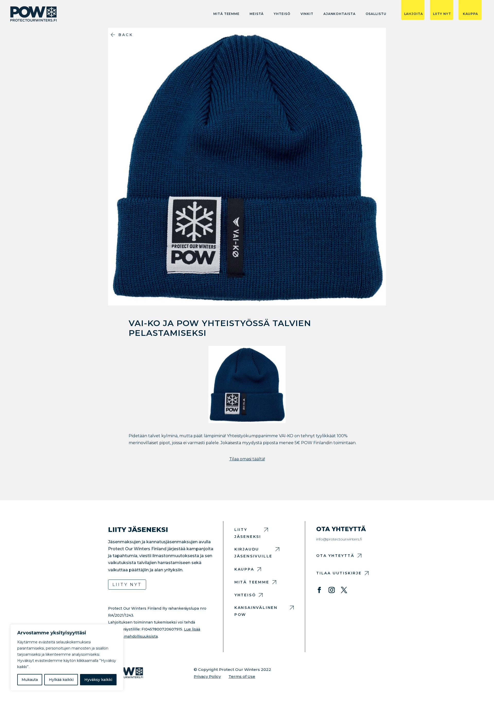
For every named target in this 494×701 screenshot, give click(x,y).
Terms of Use (241, 676)
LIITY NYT (442, 14)
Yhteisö (282, 14)
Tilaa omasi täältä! (247, 459)
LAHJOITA (413, 14)
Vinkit (307, 14)
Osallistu (376, 14)
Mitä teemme (226, 14)
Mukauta (30, 679)
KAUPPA (470, 14)
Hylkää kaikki (61, 679)
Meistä (257, 14)
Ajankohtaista (339, 14)
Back (125, 34)
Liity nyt (127, 584)
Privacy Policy (207, 676)
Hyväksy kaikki (98, 679)
